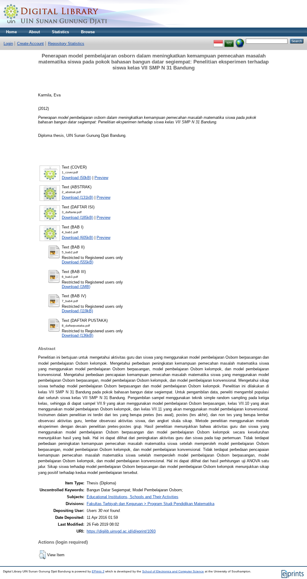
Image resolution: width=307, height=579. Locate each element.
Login (8, 43)
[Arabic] (229, 41)
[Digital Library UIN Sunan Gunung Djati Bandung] (55, 26)
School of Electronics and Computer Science (173, 571)
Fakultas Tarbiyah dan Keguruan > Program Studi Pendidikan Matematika (150, 503)
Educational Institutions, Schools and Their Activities (132, 497)
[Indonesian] (218, 41)
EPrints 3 (98, 571)
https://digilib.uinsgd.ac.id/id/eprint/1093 (121, 531)
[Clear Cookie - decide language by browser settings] (240, 41)
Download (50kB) (76, 177)
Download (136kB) (77, 335)
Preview (101, 177)
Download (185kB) (77, 217)
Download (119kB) (77, 311)
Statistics (60, 32)
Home (11, 32)
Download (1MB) (76, 286)
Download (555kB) (77, 262)
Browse (88, 32)
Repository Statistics (66, 43)
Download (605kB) (77, 237)
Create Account (30, 43)
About (34, 32)
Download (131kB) (77, 197)
